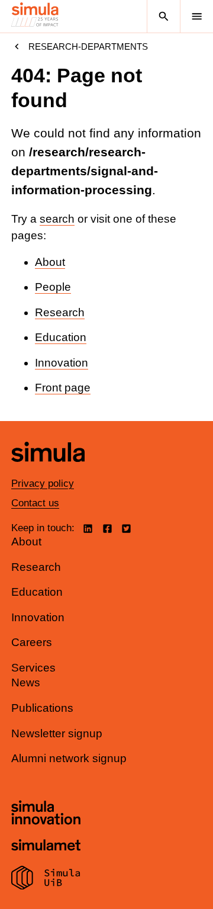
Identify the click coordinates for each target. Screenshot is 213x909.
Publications (42, 708)
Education (60, 337)
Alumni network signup (69, 758)
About (50, 262)
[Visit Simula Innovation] (45, 814)
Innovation (61, 362)
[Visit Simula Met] (45, 846)
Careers (31, 642)
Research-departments (88, 46)
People (53, 287)
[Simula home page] (48, 470)
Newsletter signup (56, 733)
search (57, 219)
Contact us (35, 503)
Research (60, 312)
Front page (63, 387)
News (25, 682)
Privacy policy (42, 483)
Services (33, 667)
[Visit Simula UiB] (45, 879)
